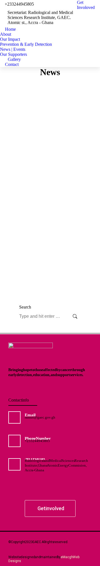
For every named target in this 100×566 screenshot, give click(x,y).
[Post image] (50, 121)
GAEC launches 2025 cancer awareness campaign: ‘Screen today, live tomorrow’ (50, 146)
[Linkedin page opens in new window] (92, 22)
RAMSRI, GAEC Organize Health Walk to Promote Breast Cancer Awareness (49, 209)
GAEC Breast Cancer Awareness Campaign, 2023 (43, 273)
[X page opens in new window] (92, 14)
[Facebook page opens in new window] (84, 14)
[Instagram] (70, 492)
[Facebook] (30, 492)
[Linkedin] (56, 492)
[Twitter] (43, 492)
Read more (32, 159)
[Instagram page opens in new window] (84, 22)
